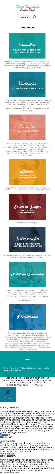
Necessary (7, 437)
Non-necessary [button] (7, 453)
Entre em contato (13, 151)
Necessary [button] (5, 434)
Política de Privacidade (17, 385)
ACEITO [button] (39, 385)
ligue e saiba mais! (33, 67)
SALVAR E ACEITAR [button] (9, 472)
